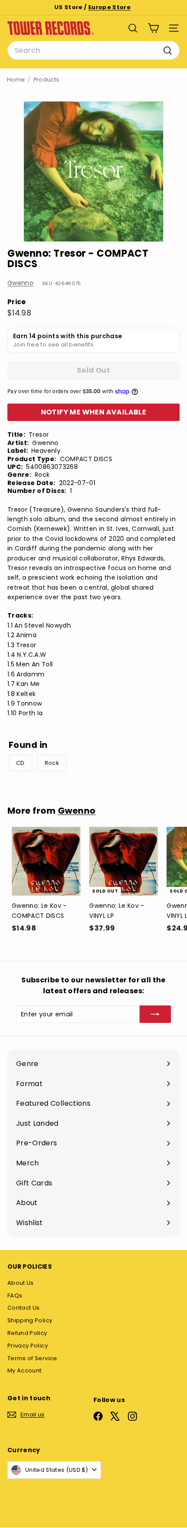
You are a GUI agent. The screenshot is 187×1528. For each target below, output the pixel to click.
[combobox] (93, 50)
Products (46, 79)
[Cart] (153, 28)
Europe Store (109, 7)
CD (20, 763)
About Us (20, 1283)
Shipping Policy (29, 1320)
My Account (24, 1370)
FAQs (14, 1295)
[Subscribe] (155, 1014)
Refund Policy (27, 1333)
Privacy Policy (27, 1345)
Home (16, 79)
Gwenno (20, 282)
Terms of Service (32, 1358)
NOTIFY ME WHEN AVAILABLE (94, 412)
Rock (52, 763)
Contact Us (23, 1308)
